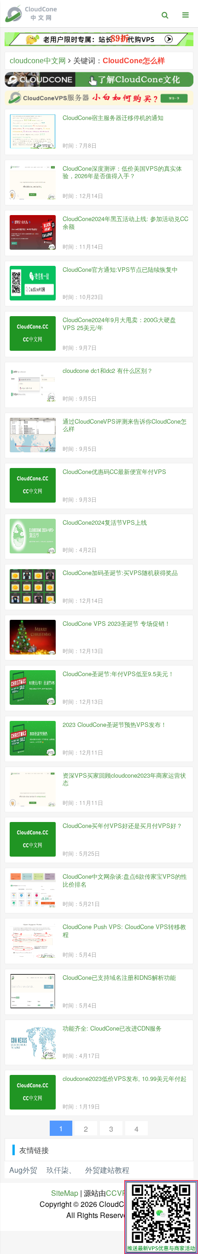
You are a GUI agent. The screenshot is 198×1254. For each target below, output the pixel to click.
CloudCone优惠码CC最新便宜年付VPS (114, 471)
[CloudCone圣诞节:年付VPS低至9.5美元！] (33, 687)
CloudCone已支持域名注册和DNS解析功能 (119, 977)
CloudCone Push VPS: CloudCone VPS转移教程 (124, 930)
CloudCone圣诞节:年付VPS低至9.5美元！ (118, 673)
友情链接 (34, 1150)
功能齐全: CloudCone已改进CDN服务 (112, 1028)
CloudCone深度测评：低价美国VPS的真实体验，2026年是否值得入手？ (122, 172)
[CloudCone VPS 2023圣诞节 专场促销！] (33, 637)
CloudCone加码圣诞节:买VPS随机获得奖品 (120, 572)
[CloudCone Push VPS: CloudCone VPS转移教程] (33, 940)
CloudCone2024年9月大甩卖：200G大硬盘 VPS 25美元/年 (119, 323)
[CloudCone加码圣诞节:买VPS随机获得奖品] (33, 586)
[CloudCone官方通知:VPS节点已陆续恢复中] (33, 283)
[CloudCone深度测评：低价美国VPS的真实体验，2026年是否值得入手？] (33, 182)
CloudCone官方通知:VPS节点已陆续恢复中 (120, 269)
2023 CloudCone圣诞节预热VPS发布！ (115, 724)
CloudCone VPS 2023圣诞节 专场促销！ (116, 623)
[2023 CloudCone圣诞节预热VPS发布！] (33, 738)
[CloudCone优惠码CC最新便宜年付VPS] (33, 485)
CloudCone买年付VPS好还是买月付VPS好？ (122, 825)
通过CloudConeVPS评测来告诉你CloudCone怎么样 (124, 425)
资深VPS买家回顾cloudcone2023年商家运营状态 (124, 779)
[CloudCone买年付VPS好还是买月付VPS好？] (33, 839)
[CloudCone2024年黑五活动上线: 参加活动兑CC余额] (33, 232)
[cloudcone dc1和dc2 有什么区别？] (33, 384)
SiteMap (64, 1193)
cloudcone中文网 (38, 61)
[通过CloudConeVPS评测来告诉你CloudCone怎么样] (33, 435)
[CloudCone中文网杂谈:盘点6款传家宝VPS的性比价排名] (33, 890)
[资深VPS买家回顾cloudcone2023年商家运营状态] (33, 789)
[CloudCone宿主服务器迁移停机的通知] (33, 131)
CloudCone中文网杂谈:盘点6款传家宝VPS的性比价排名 (125, 880)
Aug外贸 (23, 1169)
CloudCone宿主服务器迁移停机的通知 (113, 117)
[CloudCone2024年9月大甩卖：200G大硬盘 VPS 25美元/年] (33, 333)
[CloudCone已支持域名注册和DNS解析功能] (33, 991)
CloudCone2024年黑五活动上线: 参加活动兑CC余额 (125, 222)
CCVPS (119, 1193)
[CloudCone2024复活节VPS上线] (33, 536)
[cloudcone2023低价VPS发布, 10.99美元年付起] (33, 1092)
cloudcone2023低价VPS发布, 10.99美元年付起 (124, 1078)
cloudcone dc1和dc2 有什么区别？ (108, 370)
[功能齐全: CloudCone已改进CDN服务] (33, 1042)
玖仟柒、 (61, 1169)
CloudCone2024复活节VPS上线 (105, 522)
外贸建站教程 (107, 1169)
